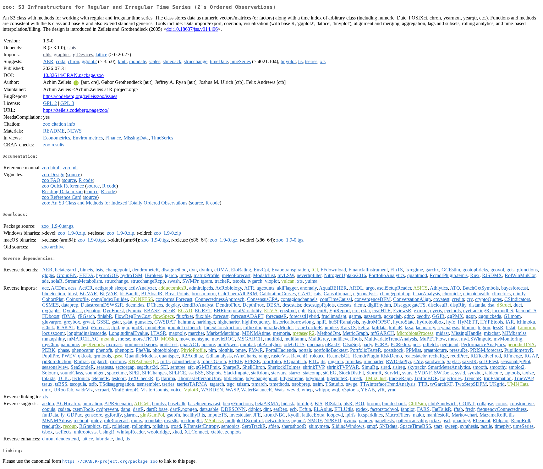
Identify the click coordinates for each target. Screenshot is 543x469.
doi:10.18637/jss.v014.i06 (192, 29)
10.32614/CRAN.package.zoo (73, 75)
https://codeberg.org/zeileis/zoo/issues (80, 96)
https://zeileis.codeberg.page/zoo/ (75, 110)
